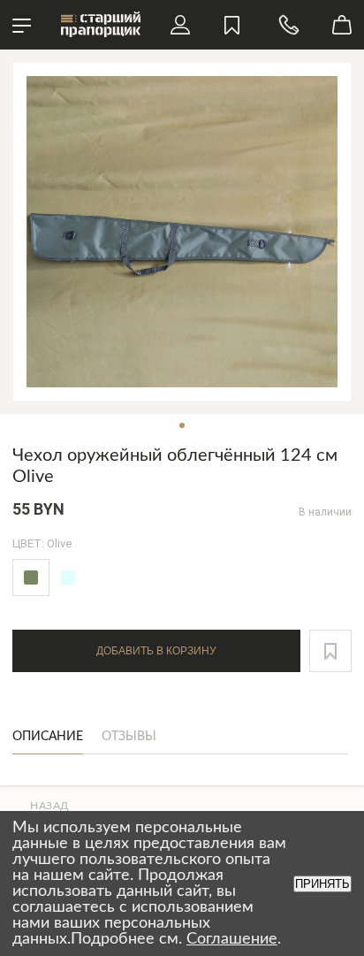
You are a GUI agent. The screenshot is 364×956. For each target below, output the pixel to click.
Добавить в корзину (156, 651)
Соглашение (231, 939)
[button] (330, 651)
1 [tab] (182, 425)
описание (47, 736)
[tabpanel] (182, 231)
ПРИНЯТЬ (322, 884)
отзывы (129, 736)
